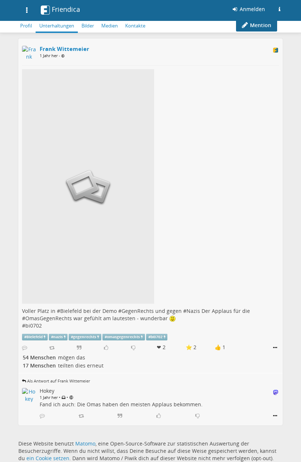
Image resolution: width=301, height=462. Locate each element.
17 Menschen (39, 365)
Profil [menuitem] (26, 25)
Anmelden (251, 8)
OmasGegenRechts (48, 318)
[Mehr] (275, 348)
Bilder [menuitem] (87, 25)
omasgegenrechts (123, 337)
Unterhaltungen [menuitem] (56, 25)
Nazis (193, 310)
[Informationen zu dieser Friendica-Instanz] (279, 9)
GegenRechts (138, 310)
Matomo (85, 443)
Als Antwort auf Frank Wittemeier (58, 381)
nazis (58, 337)
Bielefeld (71, 310)
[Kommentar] (24, 348)
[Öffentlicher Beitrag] (63, 55)
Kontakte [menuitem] (135, 25)
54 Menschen (39, 357)
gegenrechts (84, 337)
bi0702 (33, 325)
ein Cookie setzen (47, 458)
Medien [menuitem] (109, 25)
